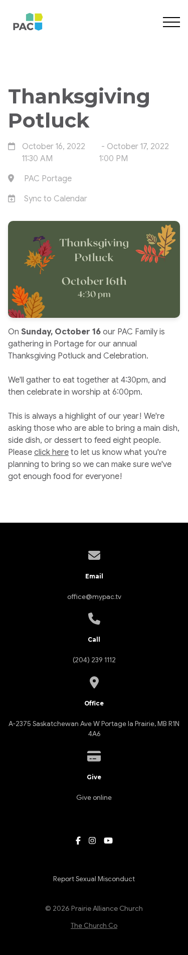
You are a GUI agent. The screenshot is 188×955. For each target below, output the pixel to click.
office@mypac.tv (94, 596)
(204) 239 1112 (94, 660)
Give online (94, 797)
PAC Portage (48, 179)
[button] (171, 22)
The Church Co (94, 926)
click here (51, 452)
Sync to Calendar (55, 199)
